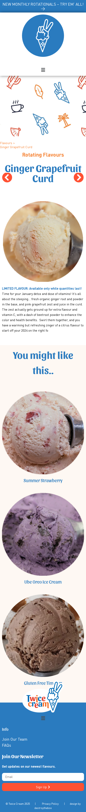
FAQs (6, 745)
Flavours (6, 143)
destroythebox (43, 808)
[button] (43, 70)
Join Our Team (14, 739)
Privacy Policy (50, 803)
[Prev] (22, 178)
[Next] (63, 178)
